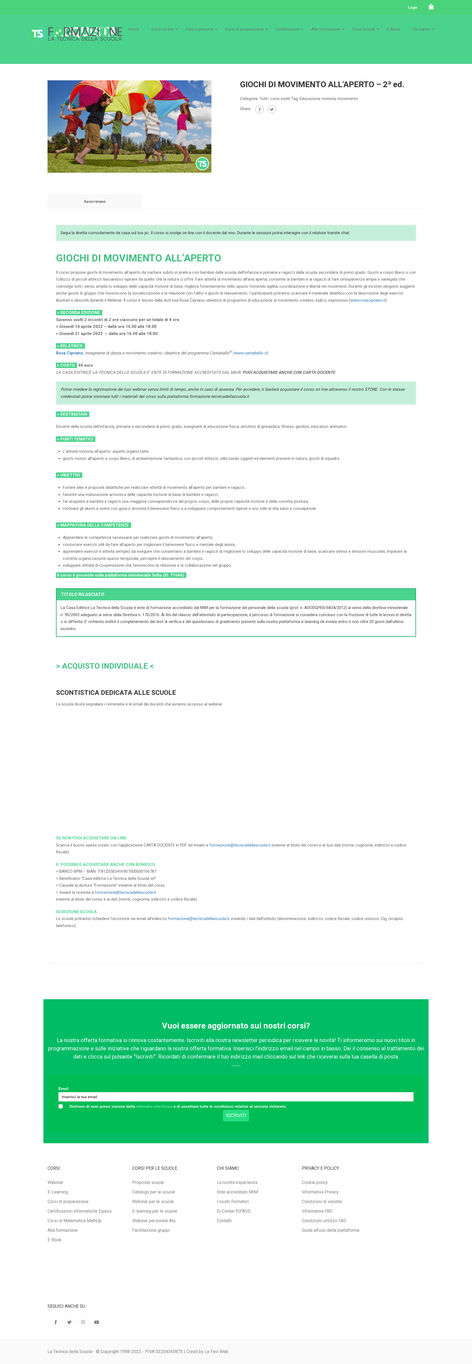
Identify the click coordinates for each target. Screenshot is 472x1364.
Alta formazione (325, 29)
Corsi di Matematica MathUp (75, 1220)
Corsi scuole (363, 29)
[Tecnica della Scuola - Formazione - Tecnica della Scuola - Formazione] (75, 37)
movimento (348, 98)
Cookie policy (315, 1182)
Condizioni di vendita (322, 1201)
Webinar (55, 1182)
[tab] (95, 201)
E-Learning (58, 1192)
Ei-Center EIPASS (233, 1211)
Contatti (224, 1220)
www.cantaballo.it (250, 353)
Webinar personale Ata (153, 1220)
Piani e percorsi (199, 29)
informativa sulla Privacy (154, 1107)
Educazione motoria (318, 98)
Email (63, 1088)
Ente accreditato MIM (237, 1192)
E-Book (393, 29)
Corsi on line (162, 29)
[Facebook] (259, 109)
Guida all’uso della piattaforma (330, 1230)
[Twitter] (272, 109)
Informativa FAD (317, 1211)
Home (133, 29)
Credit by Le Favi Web (207, 1351)
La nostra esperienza (237, 1182)
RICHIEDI (116, 807)
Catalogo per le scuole (153, 1192)
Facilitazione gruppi (151, 1230)
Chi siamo (421, 29)
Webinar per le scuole (153, 1201)
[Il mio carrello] (431, 7)
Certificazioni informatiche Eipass (80, 1211)
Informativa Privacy (320, 1192)
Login (412, 8)
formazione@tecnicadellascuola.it (239, 845)
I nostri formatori (233, 1201)
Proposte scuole (148, 1182)
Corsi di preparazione (244, 29)
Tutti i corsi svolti (274, 98)
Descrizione (94, 201)
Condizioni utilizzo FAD (324, 1220)
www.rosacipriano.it (367, 300)
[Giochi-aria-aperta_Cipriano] (129, 126)
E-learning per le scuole (154, 1211)
